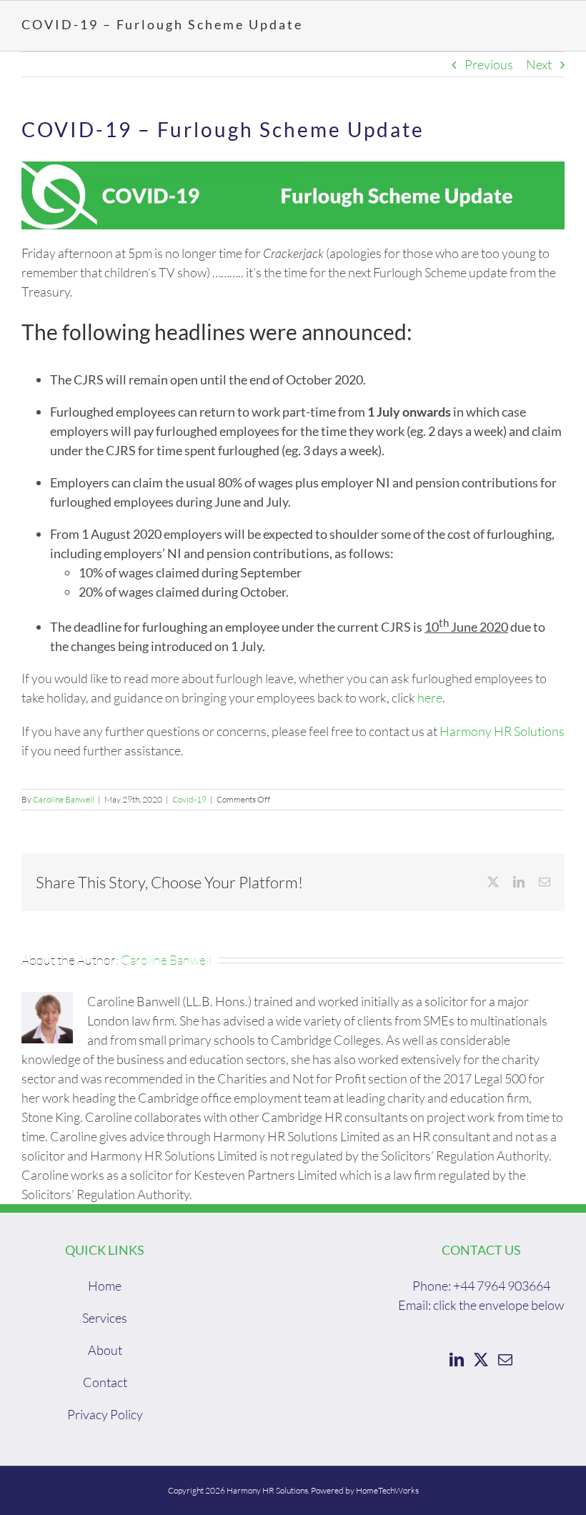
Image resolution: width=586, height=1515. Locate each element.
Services (104, 1318)
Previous (489, 64)
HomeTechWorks (387, 1490)
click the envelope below (498, 1305)
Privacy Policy (105, 1414)
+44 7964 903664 (501, 1285)
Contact (105, 1382)
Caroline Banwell (63, 799)
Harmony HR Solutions (502, 731)
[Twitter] (481, 1360)
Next (539, 64)
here (429, 697)
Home (104, 1285)
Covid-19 (189, 799)
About (105, 1350)
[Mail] (505, 1360)
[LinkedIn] (457, 1360)
